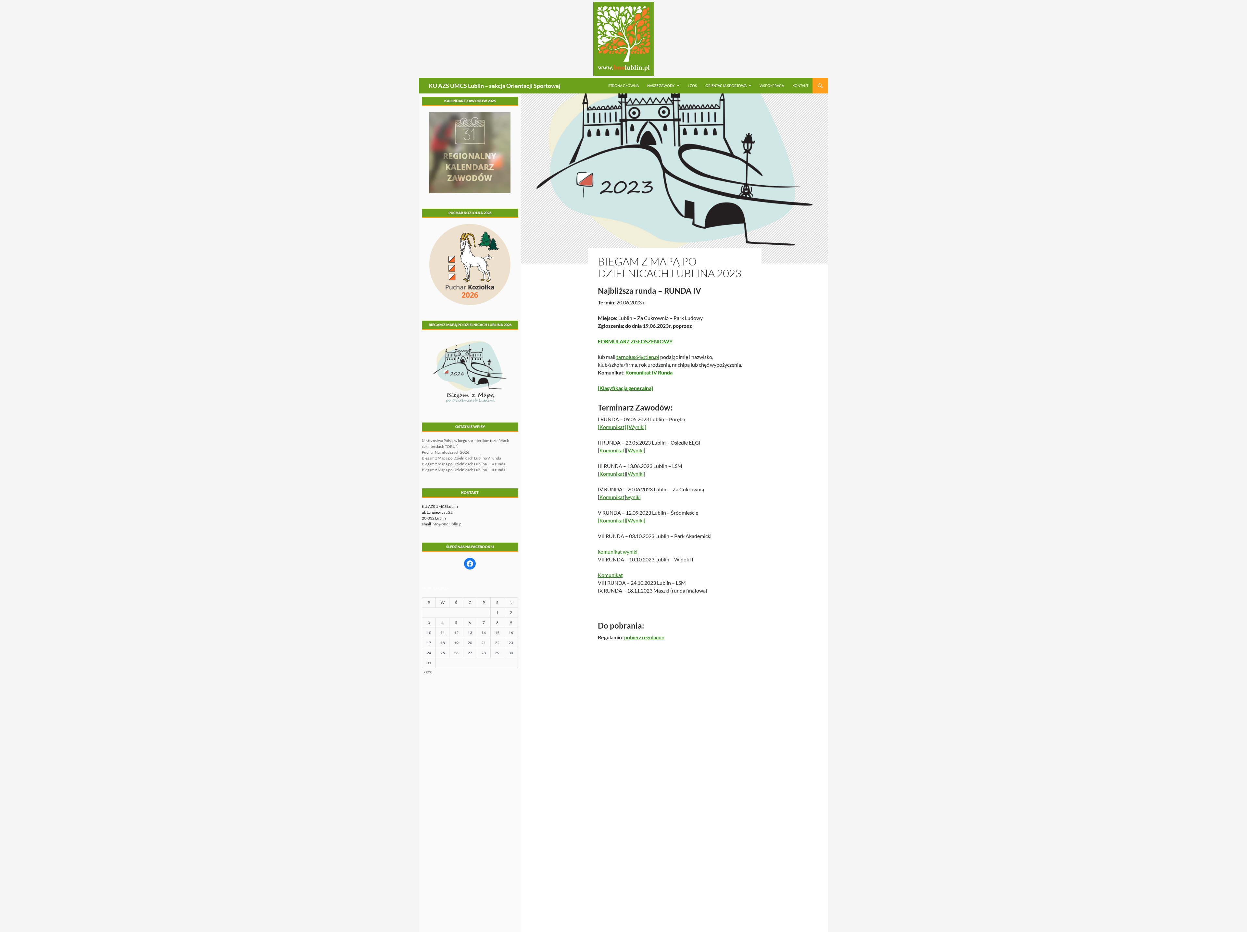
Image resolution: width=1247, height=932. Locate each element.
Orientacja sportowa (726, 85)
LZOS (692, 85)
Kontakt (800, 85)
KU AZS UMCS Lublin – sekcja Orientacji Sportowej (495, 85)
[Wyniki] (636, 427)
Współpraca (772, 85)
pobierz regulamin (644, 637)
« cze (427, 671)
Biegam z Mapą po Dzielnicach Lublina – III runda (463, 469)
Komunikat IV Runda (649, 372)
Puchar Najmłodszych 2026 (445, 452)
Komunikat (611, 450)
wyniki (633, 497)
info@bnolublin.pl (447, 523)
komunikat (610, 551)
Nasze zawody (661, 85)
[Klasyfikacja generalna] (625, 388)
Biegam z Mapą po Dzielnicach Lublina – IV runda (463, 463)
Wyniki (636, 450)
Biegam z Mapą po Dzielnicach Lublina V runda (461, 458)
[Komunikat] (612, 427)
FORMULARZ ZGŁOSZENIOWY (635, 341)
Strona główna (623, 85)
